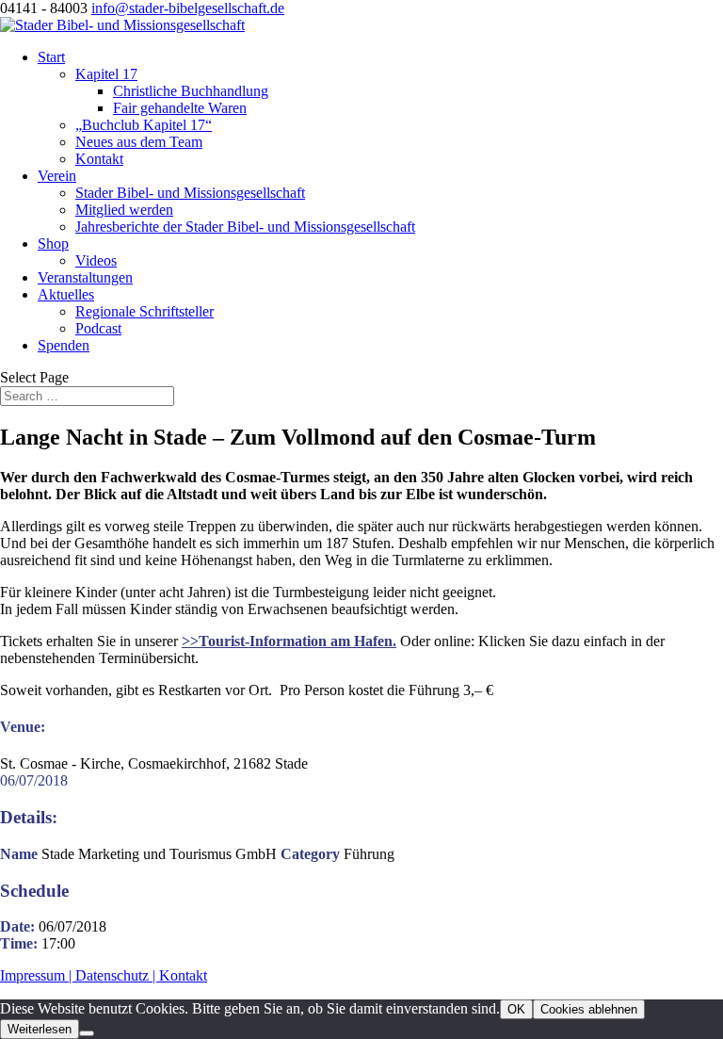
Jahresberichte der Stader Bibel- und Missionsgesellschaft (245, 227)
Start (51, 57)
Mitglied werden (124, 210)
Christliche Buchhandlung (190, 91)
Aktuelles (66, 294)
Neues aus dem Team (138, 142)
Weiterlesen (40, 1029)
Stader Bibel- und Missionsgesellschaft (190, 193)
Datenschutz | (117, 975)
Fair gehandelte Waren (180, 108)
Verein (57, 176)
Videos (96, 260)
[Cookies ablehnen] (86, 1033)
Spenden (63, 345)
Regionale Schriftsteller (144, 311)
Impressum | (37, 975)
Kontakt (99, 159)
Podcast (98, 328)
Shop (53, 243)
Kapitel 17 (106, 74)
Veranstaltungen (85, 277)
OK (516, 1009)
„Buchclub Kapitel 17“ (143, 125)
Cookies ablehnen (588, 1009)
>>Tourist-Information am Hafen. (289, 641)
